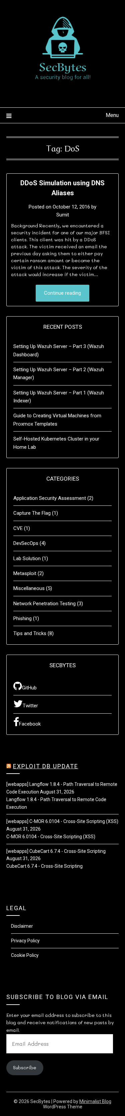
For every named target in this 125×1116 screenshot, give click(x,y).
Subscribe (24, 1067)
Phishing (22, 618)
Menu (112, 115)
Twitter (30, 706)
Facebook (30, 724)
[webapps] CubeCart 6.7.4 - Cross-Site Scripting (56, 851)
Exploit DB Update (45, 766)
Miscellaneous (29, 588)
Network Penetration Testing (44, 604)
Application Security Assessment (49, 498)
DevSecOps (25, 543)
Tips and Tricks (29, 633)
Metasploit (24, 573)
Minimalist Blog (95, 1101)
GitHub (29, 688)
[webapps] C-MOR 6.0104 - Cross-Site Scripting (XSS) (62, 821)
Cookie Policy (25, 955)
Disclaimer (22, 926)
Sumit (62, 215)
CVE (18, 528)
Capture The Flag (32, 513)
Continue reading (62, 293)
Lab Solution (27, 558)
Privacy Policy (25, 940)
